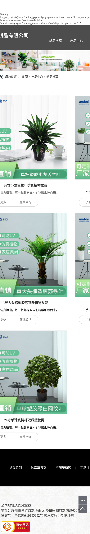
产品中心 (76, 41)
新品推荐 (55, 41)
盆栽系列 (15, 467)
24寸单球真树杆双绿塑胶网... (25, 420)
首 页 (24, 76)
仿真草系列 (38, 467)
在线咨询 (25, 202)
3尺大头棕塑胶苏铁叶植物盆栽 (25, 303)
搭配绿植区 (63, 467)
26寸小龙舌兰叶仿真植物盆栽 (25, 185)
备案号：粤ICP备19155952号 (22, 515)
